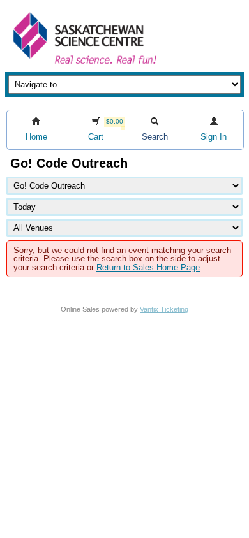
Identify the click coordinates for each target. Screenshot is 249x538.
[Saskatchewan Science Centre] (83, 65)
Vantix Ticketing (164, 309)
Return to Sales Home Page (148, 267)
